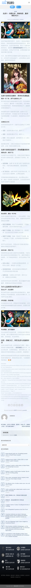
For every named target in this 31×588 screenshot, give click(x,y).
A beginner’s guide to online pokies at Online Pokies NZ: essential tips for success (17, 466)
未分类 (15, 11)
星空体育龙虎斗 (18, 48)
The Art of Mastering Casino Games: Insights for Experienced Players (16, 522)
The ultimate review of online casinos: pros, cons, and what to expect (17, 484)
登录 (15, 435)
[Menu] (29, 2)
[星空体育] (8, 2)
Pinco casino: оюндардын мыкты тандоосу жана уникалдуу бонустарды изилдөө (17, 478)
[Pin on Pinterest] (19, 405)
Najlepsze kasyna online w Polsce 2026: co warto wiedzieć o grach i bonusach (16, 460)
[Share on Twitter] (14, 405)
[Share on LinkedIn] (22, 405)
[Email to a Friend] (17, 405)
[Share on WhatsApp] (9, 405)
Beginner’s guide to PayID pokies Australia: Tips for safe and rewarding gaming (17, 472)
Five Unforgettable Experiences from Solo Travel (16, 509)
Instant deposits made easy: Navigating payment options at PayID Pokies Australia (16, 454)
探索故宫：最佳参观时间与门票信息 (14, 500)
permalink (25, 410)
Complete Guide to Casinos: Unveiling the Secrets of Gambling (17, 505)
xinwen (22, 19)
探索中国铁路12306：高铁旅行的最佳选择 (16, 495)
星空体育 (19, 347)
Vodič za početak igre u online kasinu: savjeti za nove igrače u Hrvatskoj (17, 490)
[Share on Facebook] (11, 405)
